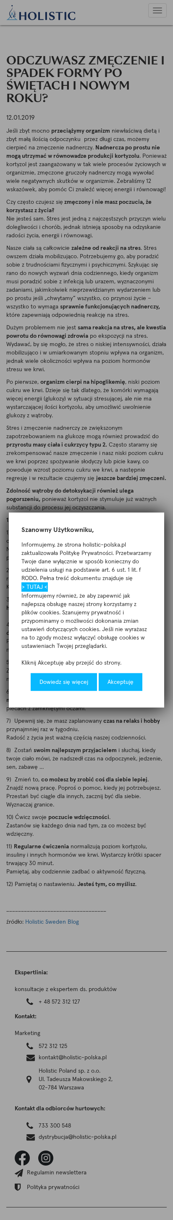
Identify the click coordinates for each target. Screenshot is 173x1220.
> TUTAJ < (34, 587)
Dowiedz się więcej (63, 682)
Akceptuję (120, 682)
